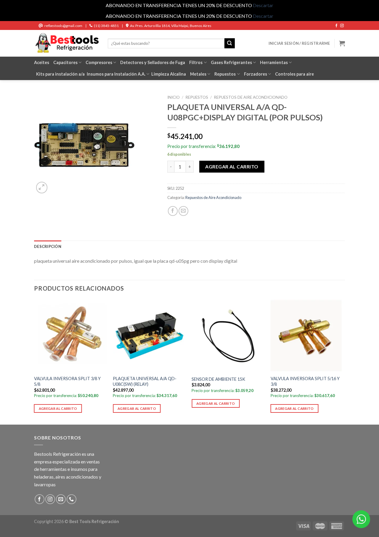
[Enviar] (229, 43)
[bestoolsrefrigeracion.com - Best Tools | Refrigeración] (66, 43)
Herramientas (274, 62)
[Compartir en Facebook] (173, 211)
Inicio (173, 97)
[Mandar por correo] (183, 211)
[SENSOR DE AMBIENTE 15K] (228, 335)
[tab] (47, 246)
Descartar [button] (263, 5)
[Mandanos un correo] (61, 499)
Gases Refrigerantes (231, 62)
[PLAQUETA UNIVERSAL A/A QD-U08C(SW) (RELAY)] (149, 335)
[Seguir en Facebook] (336, 26)
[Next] (343, 361)
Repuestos (225, 74)
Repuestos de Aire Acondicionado (251, 97)
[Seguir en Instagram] (342, 26)
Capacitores (65, 62)
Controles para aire (294, 74)
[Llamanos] (71, 499)
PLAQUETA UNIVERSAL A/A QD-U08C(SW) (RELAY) (144, 381)
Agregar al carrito (231, 166)
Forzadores (255, 74)
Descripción (47, 246)
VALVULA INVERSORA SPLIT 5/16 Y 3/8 (305, 381)
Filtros (196, 62)
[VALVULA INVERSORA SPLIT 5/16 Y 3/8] (307, 335)
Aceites (41, 62)
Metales (198, 74)
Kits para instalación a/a (60, 74)
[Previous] (34, 361)
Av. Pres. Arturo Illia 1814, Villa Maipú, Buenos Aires (170, 25)
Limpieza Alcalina (168, 74)
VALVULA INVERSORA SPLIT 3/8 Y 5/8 (67, 381)
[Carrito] (342, 43)
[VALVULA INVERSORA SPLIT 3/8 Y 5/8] (70, 335)
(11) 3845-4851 (106, 25)
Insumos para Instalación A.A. (116, 74)
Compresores (99, 62)
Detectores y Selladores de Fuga (152, 62)
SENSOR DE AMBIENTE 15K (218, 379)
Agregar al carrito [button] (58, 408)
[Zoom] (42, 187)
